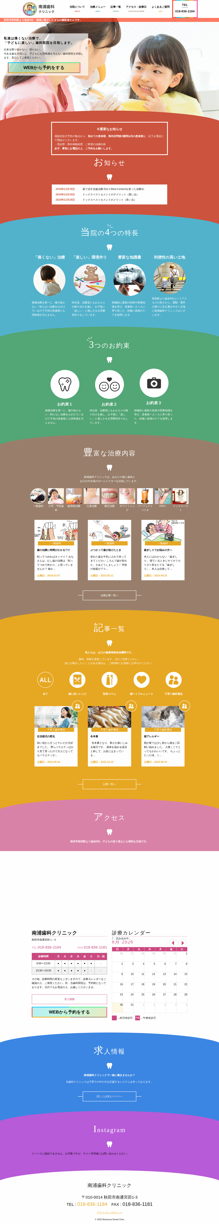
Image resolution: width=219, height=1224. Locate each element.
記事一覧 (116, 8)
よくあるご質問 (161, 8)
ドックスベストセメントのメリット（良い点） (109, 199)
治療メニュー (97, 8)
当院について (77, 8)
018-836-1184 (185, 11)
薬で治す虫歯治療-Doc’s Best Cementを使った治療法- (114, 189)
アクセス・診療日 (136, 8)
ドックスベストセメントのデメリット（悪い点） (111, 194)
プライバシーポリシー (109, 1212)
